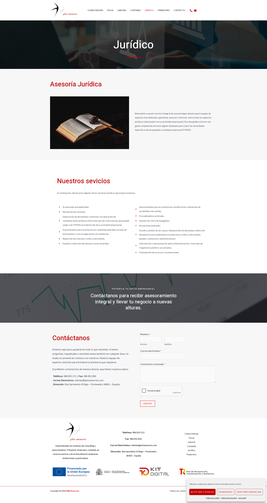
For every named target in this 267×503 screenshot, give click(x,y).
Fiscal (191, 437)
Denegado (225, 492)
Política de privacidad (229, 498)
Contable (191, 446)
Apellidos (168, 344)
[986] (191, 10)
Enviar (148, 403)
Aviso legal (242, 498)
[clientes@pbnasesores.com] (195, 10)
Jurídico (191, 450)
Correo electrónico (150, 351)
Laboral (191, 442)
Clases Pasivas (191, 433)
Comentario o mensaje (152, 364)
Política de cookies (213, 498)
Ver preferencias (249, 492)
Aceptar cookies (202, 492)
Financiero (191, 454)
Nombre (145, 334)
